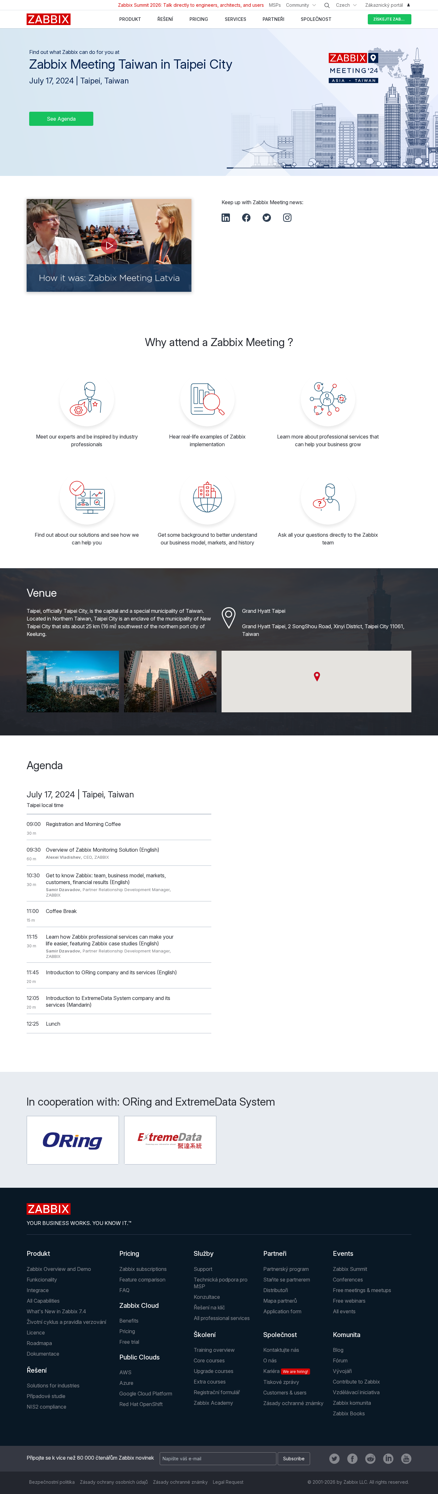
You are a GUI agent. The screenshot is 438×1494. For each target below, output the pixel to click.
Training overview (214, 1350)
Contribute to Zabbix (356, 1381)
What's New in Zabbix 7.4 (56, 1311)
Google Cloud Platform (145, 1393)
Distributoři (275, 1290)
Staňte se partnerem (286, 1279)
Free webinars (349, 1301)
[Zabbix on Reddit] (370, 1459)
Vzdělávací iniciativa (356, 1392)
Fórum (340, 1360)
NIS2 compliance (46, 1406)
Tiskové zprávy (281, 1382)
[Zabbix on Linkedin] (388, 1459)
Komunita (346, 1335)
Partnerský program (286, 1269)
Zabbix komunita (352, 1403)
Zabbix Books (349, 1413)
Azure (126, 1383)
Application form (282, 1311)
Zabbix (49, 19)
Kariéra (285, 1371)
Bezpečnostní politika (52, 1482)
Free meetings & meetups (362, 1290)
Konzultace (207, 1297)
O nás (270, 1360)
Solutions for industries (53, 1385)
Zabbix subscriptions (143, 1269)
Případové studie (46, 1396)
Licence (36, 1332)
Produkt (38, 1253)
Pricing (129, 1253)
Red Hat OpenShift (141, 1404)
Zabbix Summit (350, 1269)
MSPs (275, 5)
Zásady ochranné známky (293, 1403)
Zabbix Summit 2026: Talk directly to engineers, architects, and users (191, 5)
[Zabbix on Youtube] (406, 1459)
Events (343, 1253)
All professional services (222, 1318)
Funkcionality (42, 1279)
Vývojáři (342, 1371)
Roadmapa (39, 1343)
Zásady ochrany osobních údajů (114, 1482)
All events (344, 1311)
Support (203, 1269)
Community (297, 5)
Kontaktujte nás (281, 1350)
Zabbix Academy (213, 1403)
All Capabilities (43, 1301)
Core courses (209, 1360)
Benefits (129, 1320)
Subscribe (294, 1458)
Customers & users (285, 1392)
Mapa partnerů (280, 1301)
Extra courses (210, 1381)
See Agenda (61, 119)
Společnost (280, 1335)
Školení (205, 1335)
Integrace (38, 1290)
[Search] (327, 5)
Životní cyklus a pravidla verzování (66, 1322)
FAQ (124, 1290)
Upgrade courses (213, 1371)
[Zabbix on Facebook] (352, 1459)
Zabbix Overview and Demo (59, 1269)
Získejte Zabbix (390, 19)
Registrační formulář (217, 1392)
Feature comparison (142, 1279)
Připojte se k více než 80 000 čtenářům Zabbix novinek (90, 1458)
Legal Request (228, 1482)
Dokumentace (43, 1354)
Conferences (348, 1279)
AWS (125, 1372)
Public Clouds (139, 1357)
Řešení (37, 1370)
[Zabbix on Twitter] (334, 1459)
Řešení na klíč (209, 1307)
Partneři (274, 1253)
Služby (204, 1253)
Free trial (129, 1342)
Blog (338, 1350)
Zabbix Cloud (139, 1305)
